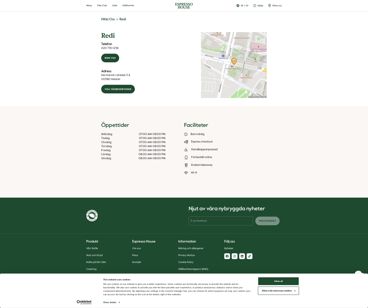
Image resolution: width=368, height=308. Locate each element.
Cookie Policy (185, 262)
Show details (109, 302)
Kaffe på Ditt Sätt (96, 262)
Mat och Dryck (94, 255)
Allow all (278, 281)
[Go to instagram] (234, 256)
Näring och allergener (191, 248)
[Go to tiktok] (249, 256)
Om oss (136, 248)
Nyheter (228, 248)
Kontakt (136, 262)
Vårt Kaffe (92, 248)
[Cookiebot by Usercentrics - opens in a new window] (84, 302)
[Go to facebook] (227, 256)
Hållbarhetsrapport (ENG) (193, 269)
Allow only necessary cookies (277, 290)
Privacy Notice (186, 255)
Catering (91, 269)
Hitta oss (108, 19)
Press (135, 255)
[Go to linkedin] (242, 256)
